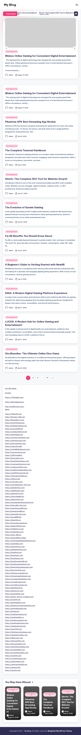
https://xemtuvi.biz (12, 667)
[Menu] (77, 4)
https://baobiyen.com (14, 555)
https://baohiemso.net (14, 558)
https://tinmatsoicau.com (15, 440)
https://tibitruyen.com (14, 638)
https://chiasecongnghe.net (16, 573)
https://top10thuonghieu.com (17, 647)
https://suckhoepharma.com (16, 623)
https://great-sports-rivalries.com (19, 597)
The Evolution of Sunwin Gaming (24, 207)
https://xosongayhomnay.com (17, 464)
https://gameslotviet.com (15, 514)
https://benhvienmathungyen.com (19, 567)
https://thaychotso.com (15, 547)
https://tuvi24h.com (13, 656)
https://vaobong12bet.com (16, 467)
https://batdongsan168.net (16, 561)
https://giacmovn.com (14, 591)
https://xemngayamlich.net (16, 664)
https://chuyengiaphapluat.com (18, 576)
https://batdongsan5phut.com (17, 564)
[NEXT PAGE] (53, 378)
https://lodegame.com (14, 532)
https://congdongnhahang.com (18, 579)
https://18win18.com (13, 414)
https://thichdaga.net (14, 435)
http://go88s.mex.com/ (14, 406)
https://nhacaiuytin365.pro (16, 476)
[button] (12, 70)
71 (47, 378)
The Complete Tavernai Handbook (25, 150)
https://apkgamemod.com (15, 550)
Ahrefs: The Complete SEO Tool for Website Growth (47, 13)
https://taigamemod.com (15, 626)
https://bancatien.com (14, 458)
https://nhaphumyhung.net (16, 614)
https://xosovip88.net (14, 429)
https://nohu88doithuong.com (17, 449)
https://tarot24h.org (13, 629)
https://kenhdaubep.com (15, 602)
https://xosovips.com (14, 482)
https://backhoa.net (13, 552)
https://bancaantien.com (15, 443)
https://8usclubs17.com (14, 420)
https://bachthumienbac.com (17, 461)
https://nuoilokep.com (14, 544)
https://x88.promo (12, 479)
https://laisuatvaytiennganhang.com (20, 605)
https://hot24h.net (12, 600)
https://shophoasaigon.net (16, 620)
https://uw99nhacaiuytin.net (16, 473)
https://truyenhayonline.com (16, 653)
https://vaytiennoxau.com (15, 658)
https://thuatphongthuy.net (16, 635)
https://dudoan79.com (14, 493)
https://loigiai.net (12, 611)
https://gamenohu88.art (15, 511)
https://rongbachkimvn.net (16, 432)
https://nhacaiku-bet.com (15, 505)
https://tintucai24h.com (15, 641)
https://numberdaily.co (14, 617)
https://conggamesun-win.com (18, 485)
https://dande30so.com (15, 488)
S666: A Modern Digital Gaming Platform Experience (36, 293)
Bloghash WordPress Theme (60, 731)
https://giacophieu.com (14, 594)
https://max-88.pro (13, 535)
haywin (8, 393)
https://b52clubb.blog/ (14, 402)
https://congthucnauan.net (16, 585)
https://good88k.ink (13, 517)
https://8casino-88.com (15, 417)
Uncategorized (11, 51)
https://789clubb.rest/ (14, 397)
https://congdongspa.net (15, 582)
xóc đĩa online (10, 388)
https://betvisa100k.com (15, 570)
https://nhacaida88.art (14, 496)
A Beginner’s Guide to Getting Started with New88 (35, 264)
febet (7, 409)
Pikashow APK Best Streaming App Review (30, 121)
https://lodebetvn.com (14, 529)
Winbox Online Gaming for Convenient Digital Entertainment (40, 55)
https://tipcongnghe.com (15, 644)
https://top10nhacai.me (14, 423)
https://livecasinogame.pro (16, 523)
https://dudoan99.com (14, 499)
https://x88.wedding (13, 455)
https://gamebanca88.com (16, 508)
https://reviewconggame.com (17, 437)
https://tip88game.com (14, 491)
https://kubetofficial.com (15, 526)
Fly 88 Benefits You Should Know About (28, 235)
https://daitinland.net (14, 588)
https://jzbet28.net (13, 520)
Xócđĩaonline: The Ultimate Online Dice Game (32, 353)
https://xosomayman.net (15, 452)
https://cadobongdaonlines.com (18, 470)
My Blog (10, 5)
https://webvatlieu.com (14, 661)
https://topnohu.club (13, 446)
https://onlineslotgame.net (16, 426)
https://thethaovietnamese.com (18, 632)
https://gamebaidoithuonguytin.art (19, 502)
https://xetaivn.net (12, 670)
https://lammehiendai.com (16, 608)
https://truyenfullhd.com (15, 650)
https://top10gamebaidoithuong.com (20, 541)
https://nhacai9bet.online (15, 538)
